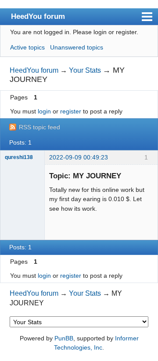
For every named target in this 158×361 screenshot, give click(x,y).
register (70, 111)
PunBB (63, 338)
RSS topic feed (39, 127)
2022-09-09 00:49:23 (78, 157)
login (44, 111)
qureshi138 (19, 157)
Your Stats (85, 70)
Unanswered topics (76, 47)
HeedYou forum (38, 16)
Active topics (27, 47)
